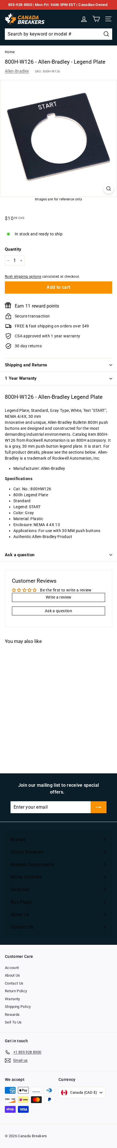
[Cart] (96, 19)
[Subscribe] (98, 807)
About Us (12, 975)
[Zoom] (108, 188)
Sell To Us (13, 1022)
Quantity (13, 249)
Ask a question (19, 554)
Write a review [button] (59, 597)
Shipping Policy (18, 1006)
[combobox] (58, 34)
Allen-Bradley (17, 71)
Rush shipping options (23, 277)
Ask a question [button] (58, 611)
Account (12, 968)
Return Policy (16, 991)
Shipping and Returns (26, 365)
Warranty (12, 999)
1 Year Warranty (21, 378)
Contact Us (14, 983)
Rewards (12, 1014)
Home (9, 52)
